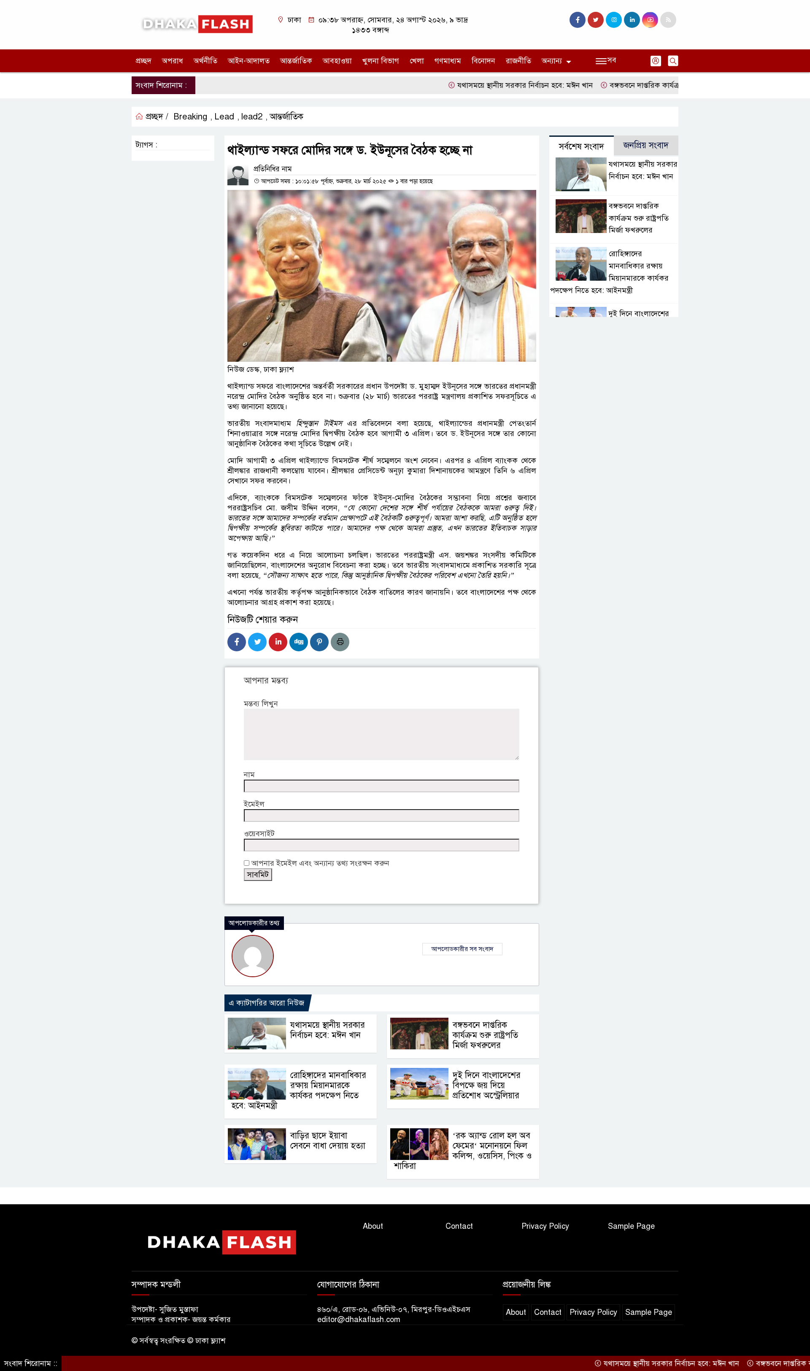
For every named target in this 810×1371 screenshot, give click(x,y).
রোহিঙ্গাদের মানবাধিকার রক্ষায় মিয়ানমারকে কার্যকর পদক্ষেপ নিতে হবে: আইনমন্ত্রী (299, 1090)
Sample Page (631, 1226)
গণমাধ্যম (448, 60)
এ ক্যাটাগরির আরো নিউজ (266, 1003)
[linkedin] (632, 20)
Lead (224, 116)
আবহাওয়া (337, 60)
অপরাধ (172, 60)
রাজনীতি (518, 60)
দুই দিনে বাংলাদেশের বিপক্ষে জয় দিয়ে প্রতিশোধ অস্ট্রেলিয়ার (487, 1085)
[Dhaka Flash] (196, 24)
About (373, 1226)
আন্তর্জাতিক (296, 60)
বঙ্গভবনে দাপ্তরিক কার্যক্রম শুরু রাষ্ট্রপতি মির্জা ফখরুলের (646, 85)
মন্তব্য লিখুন (261, 703)
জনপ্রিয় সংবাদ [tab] (646, 145)
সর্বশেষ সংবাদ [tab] (581, 146)
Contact (459, 1226)
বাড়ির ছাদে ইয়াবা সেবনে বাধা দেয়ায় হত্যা (327, 1140)
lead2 (251, 116)
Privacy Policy (545, 1226)
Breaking (190, 116)
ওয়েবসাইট (259, 833)
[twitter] (596, 20)
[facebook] (578, 20)
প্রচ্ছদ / (155, 116)
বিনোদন (483, 60)
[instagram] (614, 20)
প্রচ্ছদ (143, 60)
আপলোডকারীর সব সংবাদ (462, 949)
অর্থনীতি (205, 60)
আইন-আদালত (249, 60)
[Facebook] (236, 642)
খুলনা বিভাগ (380, 60)
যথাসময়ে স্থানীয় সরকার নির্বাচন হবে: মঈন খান (482, 85)
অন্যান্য (552, 60)
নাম (249, 774)
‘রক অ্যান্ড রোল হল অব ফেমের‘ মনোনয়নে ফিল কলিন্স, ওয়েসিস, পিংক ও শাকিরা (463, 1150)
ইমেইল (254, 804)
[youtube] (650, 20)
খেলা (417, 60)
